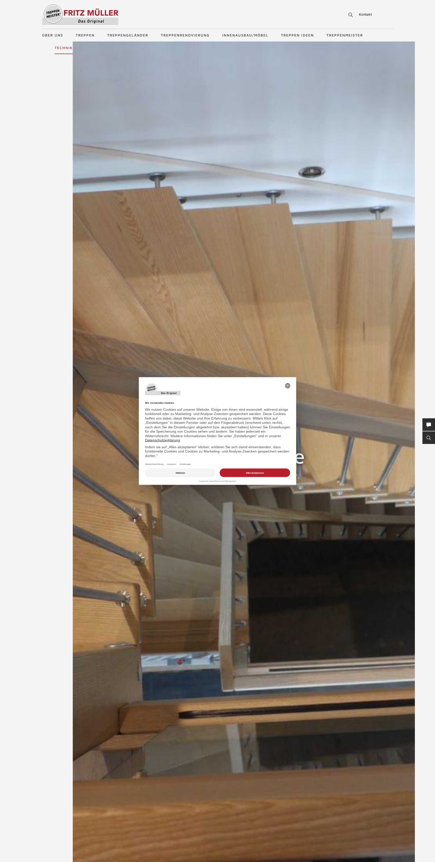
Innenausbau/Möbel (245, 35)
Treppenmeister (345, 35)
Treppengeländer (127, 35)
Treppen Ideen (297, 35)
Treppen (85, 35)
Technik (64, 48)
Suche (350, 15)
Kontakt (365, 14)
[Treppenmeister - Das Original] (80, 14)
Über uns (52, 35)
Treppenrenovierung (185, 35)
